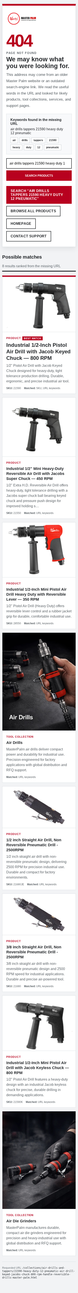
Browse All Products (33, 211)
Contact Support (29, 236)
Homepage (21, 223)
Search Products (39, 175)
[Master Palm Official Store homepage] (21, 25)
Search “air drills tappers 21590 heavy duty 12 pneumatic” (37, 195)
